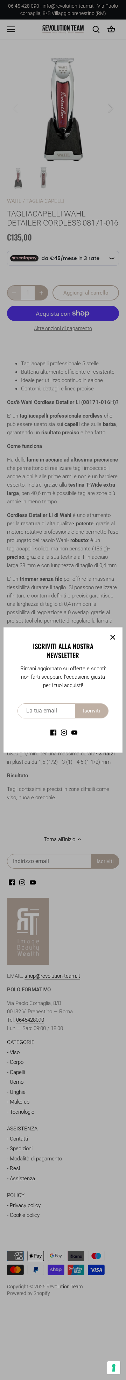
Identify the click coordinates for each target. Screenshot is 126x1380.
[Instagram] (64, 732)
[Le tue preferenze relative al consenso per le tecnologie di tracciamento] (113, 1367)
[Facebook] (53, 732)
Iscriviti (91, 711)
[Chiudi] (112, 637)
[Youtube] (74, 732)
